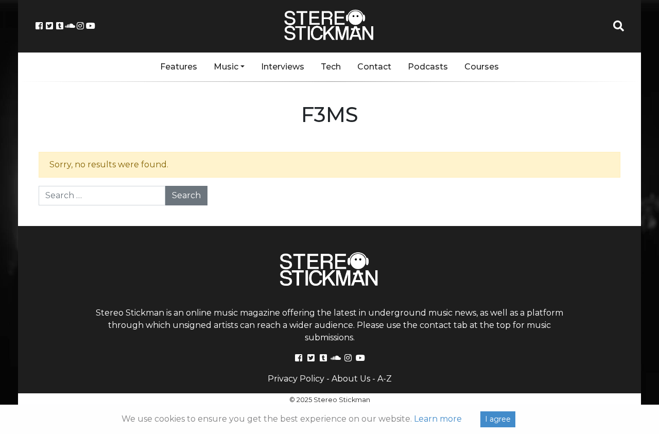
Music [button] (226, 67)
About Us (351, 379)
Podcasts (428, 67)
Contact (374, 67)
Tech (331, 67)
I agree (498, 419)
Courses (481, 67)
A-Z (384, 379)
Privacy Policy (296, 379)
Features (178, 67)
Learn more (438, 419)
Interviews (282, 67)
